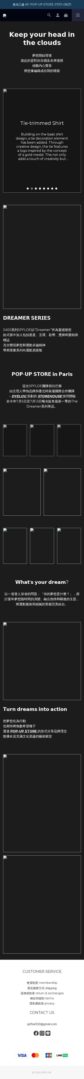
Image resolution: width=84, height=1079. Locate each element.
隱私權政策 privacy (42, 1003)
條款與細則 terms (42, 998)
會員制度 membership (42, 983)
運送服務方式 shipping (42, 988)
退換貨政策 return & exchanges (42, 993)
